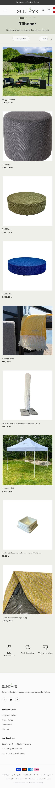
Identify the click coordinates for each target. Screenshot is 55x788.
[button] (5, 10)
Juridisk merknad (20, 782)
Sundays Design (13, 775)
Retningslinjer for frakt (14, 778)
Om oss (5, 729)
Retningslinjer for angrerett (43, 775)
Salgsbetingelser (9, 715)
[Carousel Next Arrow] (52, 39)
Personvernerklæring (36, 782)
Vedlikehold (7, 724)
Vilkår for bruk (30, 778)
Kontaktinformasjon (44, 778)
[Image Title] (4, 699)
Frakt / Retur (7, 720)
